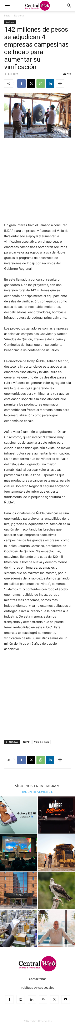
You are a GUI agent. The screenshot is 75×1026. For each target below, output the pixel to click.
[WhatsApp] (40, 83)
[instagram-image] (18, 815)
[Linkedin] (50, 83)
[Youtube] (65, 999)
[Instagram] (20, 999)
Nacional (19, 15)
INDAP (26, 741)
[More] (60, 83)
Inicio (7, 15)
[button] (7, 5)
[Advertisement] (37, 180)
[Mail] (43, 999)
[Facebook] (21, 83)
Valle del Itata (41, 741)
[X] (31, 83)
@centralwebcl (37, 792)
